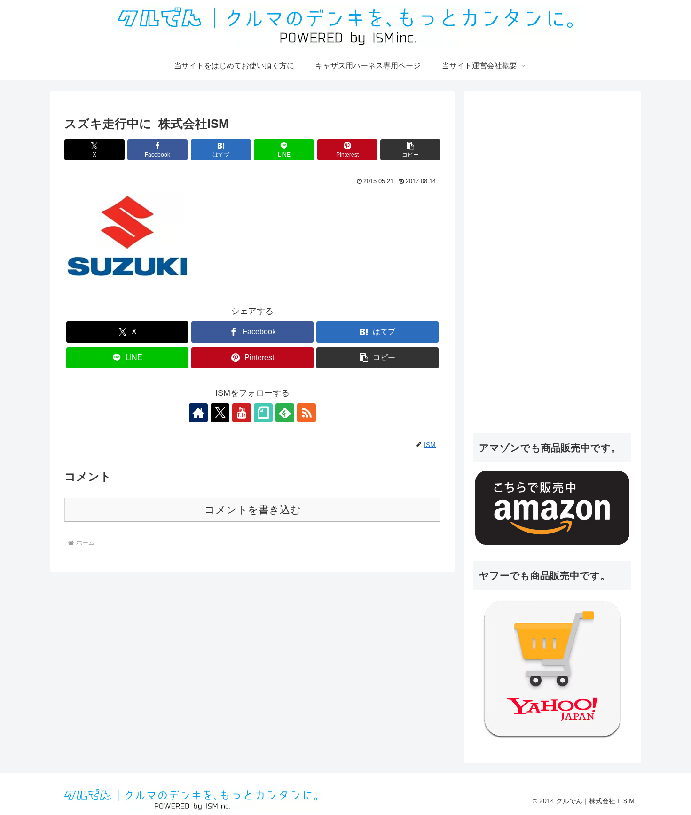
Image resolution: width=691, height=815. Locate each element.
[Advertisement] (543, 272)
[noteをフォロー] (263, 412)
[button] (410, 149)
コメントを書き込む (252, 510)
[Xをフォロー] (220, 412)
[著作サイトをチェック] (198, 412)
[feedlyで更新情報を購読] (284, 412)
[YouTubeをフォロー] (241, 412)
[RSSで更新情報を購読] (306, 412)
